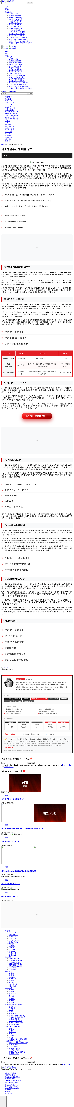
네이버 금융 (12, 1006)
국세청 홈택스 (13, 1046)
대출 (6, 8)
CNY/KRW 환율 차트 (11, 119)
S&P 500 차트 (10, 102)
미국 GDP (12, 946)
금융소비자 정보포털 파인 (17, 1017)
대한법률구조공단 (14, 1048)
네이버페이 (12, 1035)
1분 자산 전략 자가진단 (16, 19)
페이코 (11, 1037)
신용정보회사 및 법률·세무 (13, 1041)
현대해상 (12, 982)
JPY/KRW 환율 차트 (11, 115)
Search (30, 3)
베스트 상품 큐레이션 (15, 21)
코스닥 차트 (8, 106)
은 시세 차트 (13, 969)
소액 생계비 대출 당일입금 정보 (15, 221)
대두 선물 (8, 139)
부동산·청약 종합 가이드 (12, 1077)
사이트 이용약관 (10, 1084)
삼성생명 (12, 973)
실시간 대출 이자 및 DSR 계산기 (19, 41)
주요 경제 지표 (9, 944)
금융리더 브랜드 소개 (11, 1086)
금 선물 (7, 121)
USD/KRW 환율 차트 (11, 112)
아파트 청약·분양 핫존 (15, 28)
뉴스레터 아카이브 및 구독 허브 (18, 37)
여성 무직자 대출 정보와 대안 (15, 654)
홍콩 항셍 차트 (9, 110)
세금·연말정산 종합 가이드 (13, 1080)
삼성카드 (12, 991)
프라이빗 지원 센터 (15, 15)
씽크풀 (11, 1012)
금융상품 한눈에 (14, 1019)
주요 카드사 (8, 988)
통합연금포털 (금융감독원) (17, 1052)
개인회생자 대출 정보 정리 (14, 332)
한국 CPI (12, 951)
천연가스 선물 (9, 130)
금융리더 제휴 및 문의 (12, 1088)
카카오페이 (12, 1030)
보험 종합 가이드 (10, 1079)
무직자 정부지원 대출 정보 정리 (15, 215)
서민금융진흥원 (14, 1050)
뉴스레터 (8, 1090)
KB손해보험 (13, 986)
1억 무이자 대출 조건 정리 (14, 636)
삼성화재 (12, 980)
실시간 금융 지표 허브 (15, 26)
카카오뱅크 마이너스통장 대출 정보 (17, 558)
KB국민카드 (13, 993)
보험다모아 (12, 1013)
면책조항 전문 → (9, 747)
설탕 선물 (8, 135)
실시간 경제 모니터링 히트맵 (17, 39)
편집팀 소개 (8, 1093)
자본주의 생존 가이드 (15, 17)
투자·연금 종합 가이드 (12, 1082)
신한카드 (12, 990)
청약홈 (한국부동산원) (16, 1023)
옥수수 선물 (8, 137)
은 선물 (7, 123)
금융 (6, 6)
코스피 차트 (8, 104)
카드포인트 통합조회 (15, 1021)
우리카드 (12, 999)
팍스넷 (11, 1010)
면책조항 (8, 1091)
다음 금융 (12, 1008)
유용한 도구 (8, 12)
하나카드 (12, 1001)
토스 (10, 1028)
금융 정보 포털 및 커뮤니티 (13, 1004)
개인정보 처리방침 (10, 1073)
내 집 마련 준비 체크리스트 (17, 32)
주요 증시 (8, 931)
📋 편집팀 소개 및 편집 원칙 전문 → (31, 734)
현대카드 (12, 995)
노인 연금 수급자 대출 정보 (14, 228)
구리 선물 (8, 124)
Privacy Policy (67, 765)
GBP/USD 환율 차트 (11, 117)
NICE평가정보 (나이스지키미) (18, 1043)
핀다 (10, 1034)
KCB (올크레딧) (14, 1045)
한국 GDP (12, 948)
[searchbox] (14, 3)
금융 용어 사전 (13, 14)
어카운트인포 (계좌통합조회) (18, 1039)
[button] (3, 1101)
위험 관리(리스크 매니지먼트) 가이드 (20, 43)
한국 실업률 (12, 955)
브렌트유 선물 (9, 128)
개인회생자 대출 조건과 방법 (14, 642)
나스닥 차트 (8, 101)
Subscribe (31, 763)
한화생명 (12, 975)
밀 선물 (7, 141)
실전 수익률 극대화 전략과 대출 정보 (17, 564)
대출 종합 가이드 (10, 648)
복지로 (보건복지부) (15, 1024)
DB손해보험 (13, 984)
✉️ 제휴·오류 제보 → (50, 734)
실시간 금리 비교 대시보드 (17, 36)
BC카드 (11, 1002)
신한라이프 (12, 979)
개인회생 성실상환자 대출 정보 (15, 338)
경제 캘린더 (8, 97)
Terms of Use (8, 767)
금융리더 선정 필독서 (15, 23)
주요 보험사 (8, 971)
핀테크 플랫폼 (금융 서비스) (13, 1026)
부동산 (7, 10)
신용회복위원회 (14, 1054)
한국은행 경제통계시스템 (16, 1015)
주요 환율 (8, 957)
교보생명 (12, 977)
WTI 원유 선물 (9, 126)
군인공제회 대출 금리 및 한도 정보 (16, 570)
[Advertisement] (37, 247)
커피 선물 (8, 134)
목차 (5, 156)
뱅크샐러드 (12, 1032)
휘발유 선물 (8, 132)
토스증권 (8, 99)
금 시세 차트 (13, 968)
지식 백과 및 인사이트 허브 (17, 30)
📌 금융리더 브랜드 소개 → (11, 734)
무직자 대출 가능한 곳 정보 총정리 (16, 344)
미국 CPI (12, 949)
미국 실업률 (12, 953)
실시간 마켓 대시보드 (15, 25)
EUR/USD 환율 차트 (11, 113)
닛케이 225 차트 (10, 108)
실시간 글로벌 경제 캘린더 (17, 34)
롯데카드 (12, 997)
